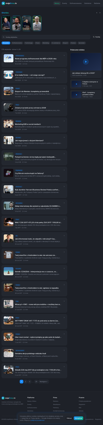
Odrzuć (69, 418)
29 (36, 381)
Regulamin (82, 404)
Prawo (38, 43)
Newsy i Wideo (31, 401)
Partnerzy (56, 407)
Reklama (97, 3)
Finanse (73, 43)
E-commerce (56, 43)
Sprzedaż (82, 43)
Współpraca (56, 404)
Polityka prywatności (85, 401)
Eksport (65, 43)
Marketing (46, 43)
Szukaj (97, 37)
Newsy (57, 3)
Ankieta (81, 411)
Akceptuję (78, 418)
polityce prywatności (37, 420)
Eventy (64, 3)
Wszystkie (6, 43)
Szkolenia (87, 3)
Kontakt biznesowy (58, 411)
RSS (80, 407)
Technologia (28, 43)
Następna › (44, 381)
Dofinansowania (75, 3)
